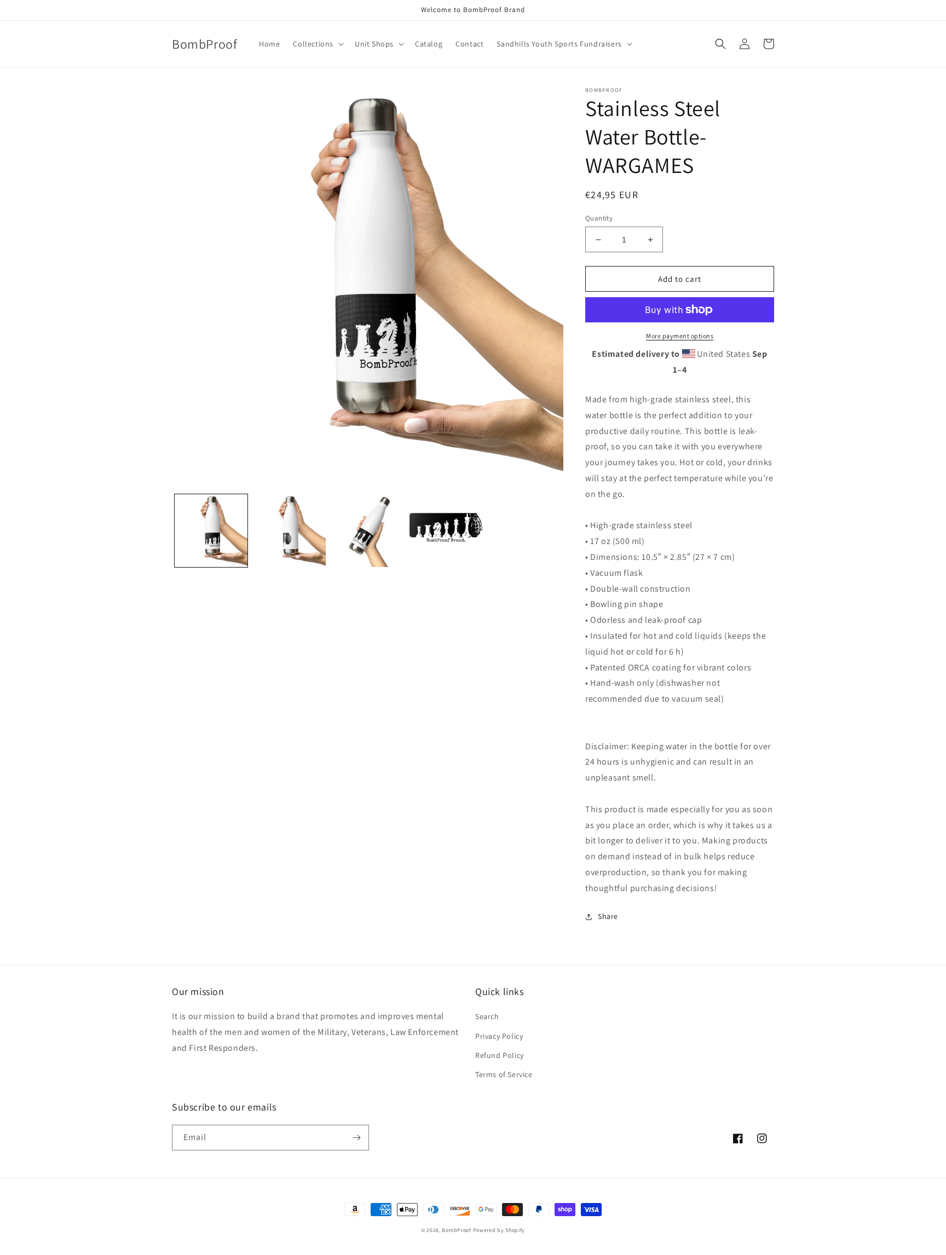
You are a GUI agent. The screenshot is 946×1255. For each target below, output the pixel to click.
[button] (317, 43)
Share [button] (608, 916)
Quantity (599, 218)
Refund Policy (499, 1055)
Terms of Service (504, 1074)
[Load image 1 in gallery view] (211, 530)
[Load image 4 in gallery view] (445, 530)
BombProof (456, 1230)
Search (487, 1016)
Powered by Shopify (499, 1230)
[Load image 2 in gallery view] (289, 530)
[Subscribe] (356, 1137)
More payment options (679, 336)
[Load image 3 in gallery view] (367, 530)
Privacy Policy (499, 1036)
